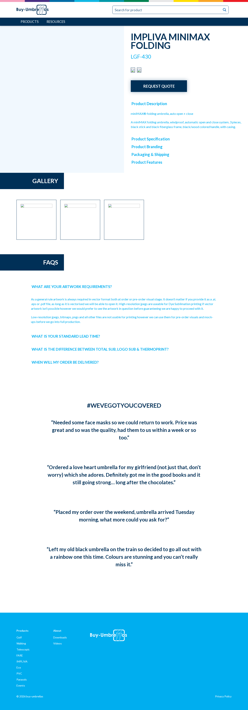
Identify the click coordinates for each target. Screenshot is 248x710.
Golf (19, 637)
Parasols (21, 679)
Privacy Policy (223, 696)
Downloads (60, 637)
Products (30, 22)
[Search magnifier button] (224, 10)
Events (20, 685)
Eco (18, 667)
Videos (57, 643)
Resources (55, 22)
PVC (19, 673)
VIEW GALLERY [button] (107, 136)
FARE (19, 655)
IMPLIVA (22, 661)
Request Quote (159, 86)
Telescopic (23, 649)
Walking (21, 643)
